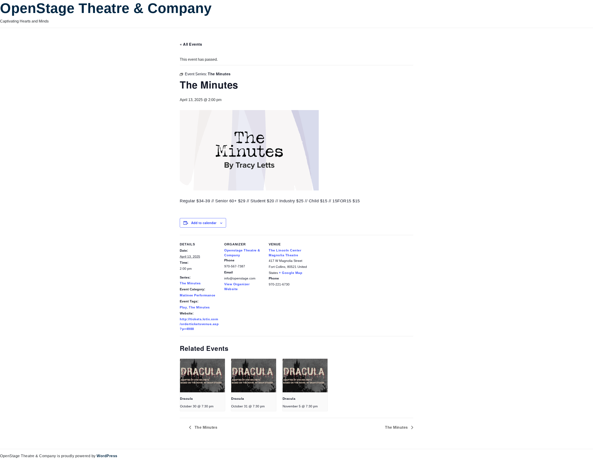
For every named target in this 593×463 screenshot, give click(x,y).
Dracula (186, 398)
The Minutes (190, 283)
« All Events (191, 44)
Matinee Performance (197, 295)
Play (183, 307)
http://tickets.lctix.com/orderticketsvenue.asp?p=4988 (199, 324)
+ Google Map (290, 273)
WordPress (107, 456)
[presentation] (202, 375)
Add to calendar (203, 222)
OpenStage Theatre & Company (106, 8)
